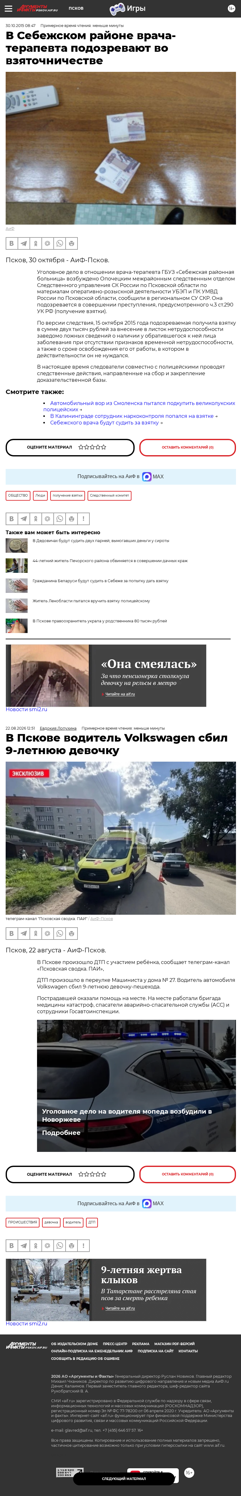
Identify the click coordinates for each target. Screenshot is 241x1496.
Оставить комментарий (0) (188, 447)
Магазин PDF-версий (174, 1344)
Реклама (140, 1344)
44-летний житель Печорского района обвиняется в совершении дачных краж (110, 560)
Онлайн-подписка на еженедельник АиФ (92, 1351)
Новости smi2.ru (26, 709)
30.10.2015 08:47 (20, 25)
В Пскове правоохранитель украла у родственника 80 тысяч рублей (100, 621)
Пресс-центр (115, 1344)
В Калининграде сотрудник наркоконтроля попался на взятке (132, 416)
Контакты (188, 1351)
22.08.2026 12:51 (20, 728)
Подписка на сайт (156, 1351)
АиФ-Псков (101, 918)
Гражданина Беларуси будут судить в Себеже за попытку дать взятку (101, 580)
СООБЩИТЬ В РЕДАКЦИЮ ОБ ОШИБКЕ (85, 1359)
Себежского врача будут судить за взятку (104, 423)
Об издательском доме (74, 1344)
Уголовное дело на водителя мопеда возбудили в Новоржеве (127, 1115)
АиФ (10, 228)
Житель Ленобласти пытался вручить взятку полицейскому (91, 601)
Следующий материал (124, 1479)
